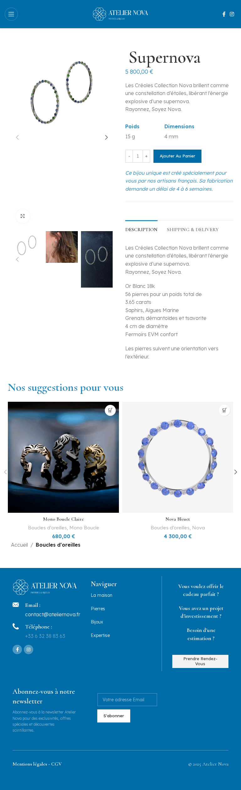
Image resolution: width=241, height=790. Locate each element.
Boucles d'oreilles (47, 528)
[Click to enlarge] (23, 216)
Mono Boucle (84, 528)
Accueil (19, 545)
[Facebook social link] (224, 14)
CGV (56, 764)
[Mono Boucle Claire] (63, 457)
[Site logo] (121, 13)
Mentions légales (30, 764)
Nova (198, 528)
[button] (17, 137)
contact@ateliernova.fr (52, 614)
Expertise (100, 635)
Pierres (98, 609)
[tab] (141, 229)
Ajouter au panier (177, 155)
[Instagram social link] (232, 14)
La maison (101, 595)
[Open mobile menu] (11, 14)
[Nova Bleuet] (177, 457)
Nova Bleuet (177, 519)
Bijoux (97, 622)
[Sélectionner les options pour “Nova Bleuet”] (224, 410)
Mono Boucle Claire (63, 519)
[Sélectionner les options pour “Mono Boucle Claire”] (110, 410)
